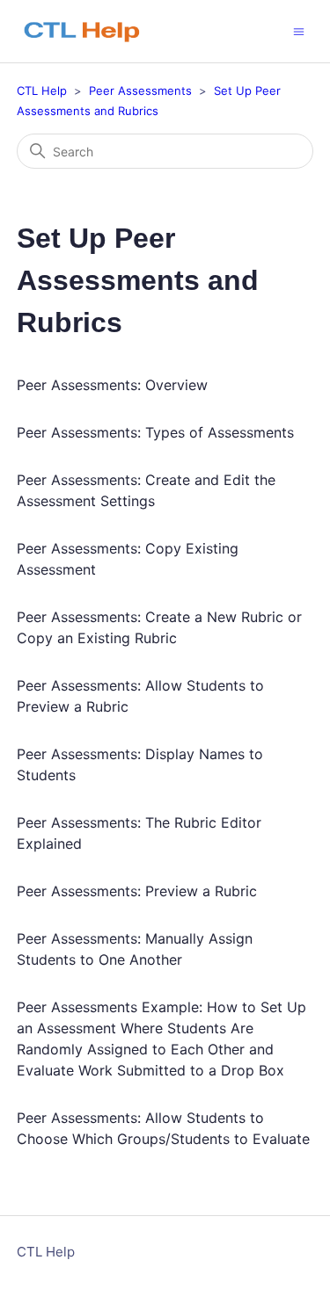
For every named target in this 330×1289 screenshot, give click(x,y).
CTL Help (42, 90)
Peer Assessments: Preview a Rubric (137, 891)
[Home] (91, 31)
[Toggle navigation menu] (298, 30)
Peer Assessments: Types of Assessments (155, 432)
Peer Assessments (140, 90)
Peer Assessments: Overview (112, 385)
